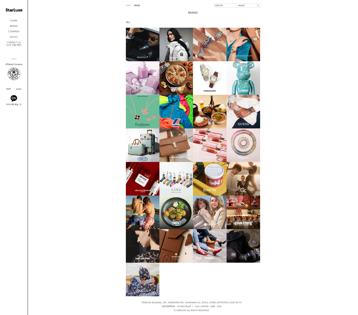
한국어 (8, 89)
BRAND (14, 26)
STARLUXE (14, 9)
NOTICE (14, 37)
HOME (13, 20)
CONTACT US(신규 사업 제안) (14, 43)
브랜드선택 (219, 5)
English (19, 89)
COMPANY (14, 31)
